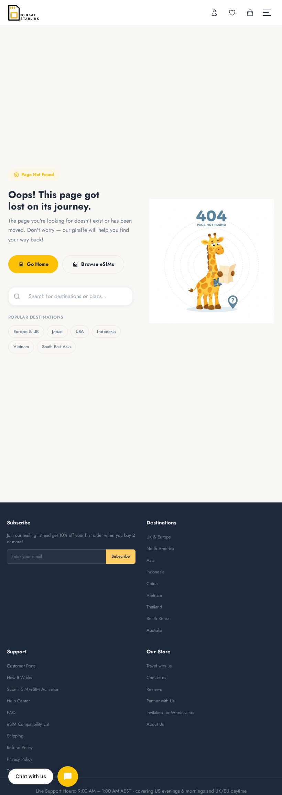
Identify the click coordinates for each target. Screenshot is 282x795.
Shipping (15, 736)
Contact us (156, 677)
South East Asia (56, 346)
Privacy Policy (19, 759)
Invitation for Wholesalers (170, 712)
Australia (154, 630)
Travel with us (159, 666)
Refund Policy (20, 747)
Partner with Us (160, 701)
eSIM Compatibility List (28, 724)
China (152, 583)
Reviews (154, 689)
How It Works (19, 677)
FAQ (11, 712)
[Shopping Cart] (250, 13)
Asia (150, 560)
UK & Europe (159, 537)
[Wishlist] (232, 13)
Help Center (18, 701)
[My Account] (214, 13)
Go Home (33, 264)
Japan (57, 331)
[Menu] (267, 13)
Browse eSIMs (93, 264)
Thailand (154, 607)
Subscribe (120, 556)
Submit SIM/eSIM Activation (33, 689)
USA (80, 331)
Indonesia (106, 331)
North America (160, 548)
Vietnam (21, 346)
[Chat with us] (67, 776)
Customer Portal (21, 666)
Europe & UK (26, 331)
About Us (155, 724)
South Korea (158, 618)
